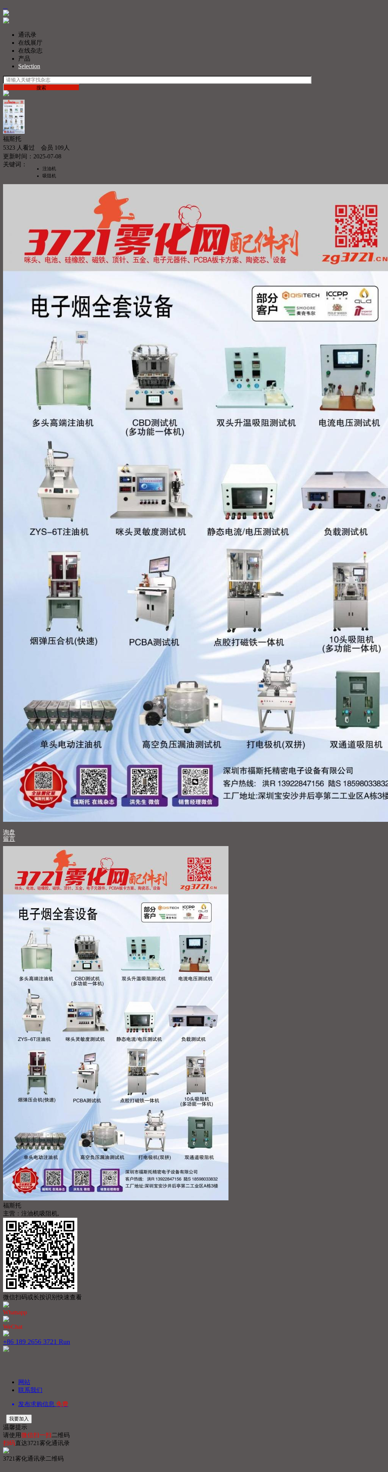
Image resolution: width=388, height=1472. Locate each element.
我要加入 (19, 1419)
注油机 (49, 168)
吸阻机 (49, 175)
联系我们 (30, 1390)
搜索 (41, 88)
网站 (24, 1382)
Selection (29, 66)
